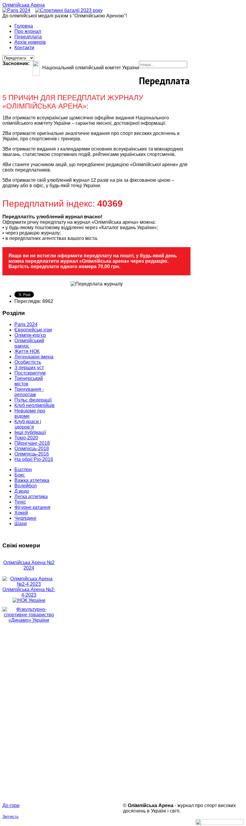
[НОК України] (29, 600)
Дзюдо (21, 491)
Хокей (21, 512)
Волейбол (25, 485)
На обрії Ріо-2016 (33, 459)
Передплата (28, 36)
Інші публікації (30, 432)
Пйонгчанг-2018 (32, 443)
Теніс (20, 501)
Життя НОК (27, 351)
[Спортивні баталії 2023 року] (69, 10)
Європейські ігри (33, 329)
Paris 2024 (26, 324)
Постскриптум (30, 373)
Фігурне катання (32, 507)
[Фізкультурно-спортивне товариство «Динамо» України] (29, 615)
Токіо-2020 (26, 437)
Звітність (10, 816)
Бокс (19, 474)
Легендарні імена (33, 356)
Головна (23, 25)
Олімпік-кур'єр (30, 335)
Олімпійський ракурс (29, 343)
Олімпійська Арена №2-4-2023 (28, 592)
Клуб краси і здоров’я (27, 424)
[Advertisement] (29, 713)
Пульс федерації (33, 400)
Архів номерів (30, 42)
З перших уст (29, 367)
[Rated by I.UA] (220, 823)
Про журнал (27, 31)
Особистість (27, 362)
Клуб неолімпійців (34, 405)
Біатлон (23, 469)
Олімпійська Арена (23, 4)
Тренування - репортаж (29, 392)
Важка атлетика (31, 480)
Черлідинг (25, 518)
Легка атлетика (31, 496)
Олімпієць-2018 (31, 448)
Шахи (20, 523)
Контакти (24, 47)
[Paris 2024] (16, 10)
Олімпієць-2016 (31, 453)
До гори (11, 805)
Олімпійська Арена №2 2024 (29, 565)
